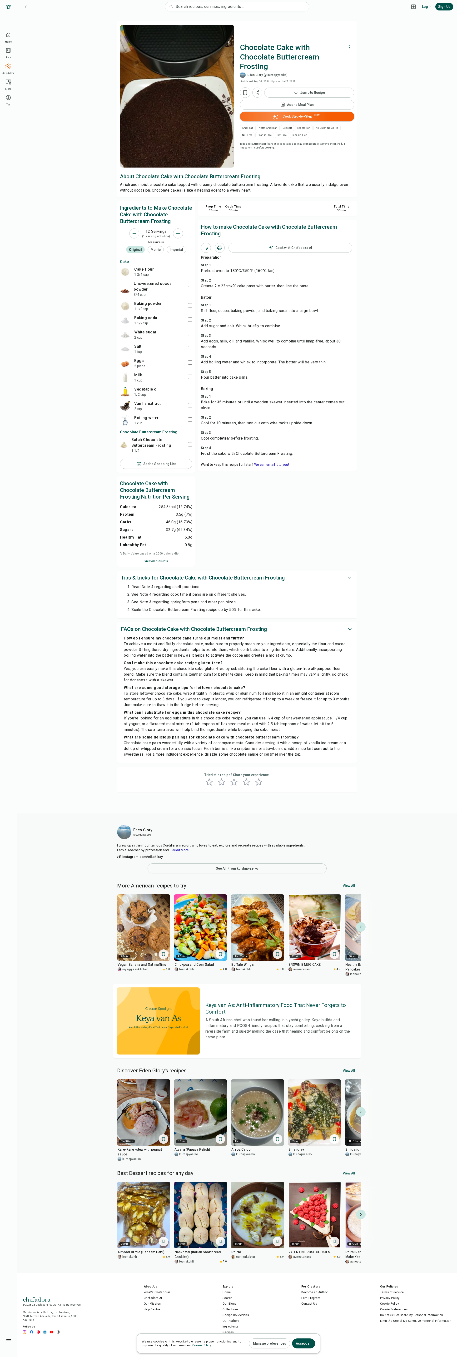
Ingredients (230, 1326)
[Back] (25, 6)
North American (268, 128)
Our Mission (152, 1303)
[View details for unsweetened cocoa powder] (125, 289)
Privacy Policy (390, 1298)
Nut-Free (247, 135)
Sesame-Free (299, 135)
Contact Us (309, 1303)
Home (227, 1292)
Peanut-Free (265, 135)
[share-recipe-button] (257, 93)
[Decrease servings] (134, 233)
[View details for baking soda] (125, 320)
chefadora (36, 1299)
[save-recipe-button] (245, 92)
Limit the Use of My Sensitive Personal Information (415, 1320)
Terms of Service (392, 1292)
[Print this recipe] (220, 248)
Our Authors (231, 1320)
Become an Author (314, 1292)
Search (227, 1298)
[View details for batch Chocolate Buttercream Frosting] (124, 445)
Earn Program (310, 1298)
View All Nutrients (156, 561)
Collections (230, 1309)
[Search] (170, 6)
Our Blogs (230, 1303)
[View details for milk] (125, 377)
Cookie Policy (389, 1303)
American (247, 128)
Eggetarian (303, 128)
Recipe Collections (236, 1315)
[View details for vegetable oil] (125, 391)
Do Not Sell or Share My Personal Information (411, 1315)
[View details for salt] (125, 349)
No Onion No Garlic (327, 128)
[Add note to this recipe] (206, 248)
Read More (180, 850)
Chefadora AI (153, 1298)
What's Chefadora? (157, 1292)
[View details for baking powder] (125, 306)
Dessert (287, 128)
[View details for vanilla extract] (125, 406)
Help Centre (152, 1309)
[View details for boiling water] (125, 420)
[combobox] (242, 7)
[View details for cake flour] (125, 272)
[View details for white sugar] (125, 334)
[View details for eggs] (125, 363)
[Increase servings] (178, 233)
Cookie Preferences (394, 1309)
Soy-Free (282, 135)
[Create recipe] (413, 6)
